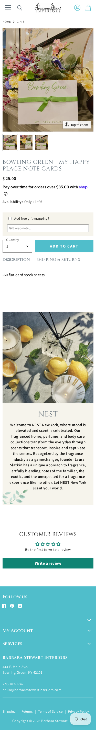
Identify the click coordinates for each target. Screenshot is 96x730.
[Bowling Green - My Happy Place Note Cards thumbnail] (10, 142)
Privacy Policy (78, 711)
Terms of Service (50, 711)
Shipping (9, 711)
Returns (27, 711)
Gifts (20, 22)
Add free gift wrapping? (31, 218)
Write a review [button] (48, 563)
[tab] (16, 261)
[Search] (16, 8)
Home (7, 22)
